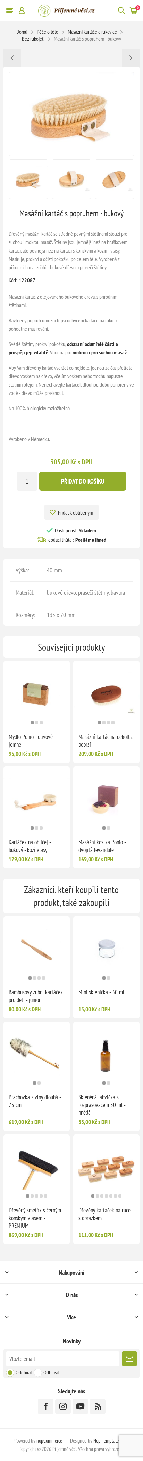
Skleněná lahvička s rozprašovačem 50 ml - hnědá (101, 1104)
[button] (32, 722)
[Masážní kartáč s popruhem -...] (131, 58)
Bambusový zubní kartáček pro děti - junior (36, 996)
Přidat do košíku (82, 481)
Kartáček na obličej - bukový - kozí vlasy (30, 846)
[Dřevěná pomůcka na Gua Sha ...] (12, 58)
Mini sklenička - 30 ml (101, 992)
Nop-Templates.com (111, 1440)
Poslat (129, 1358)
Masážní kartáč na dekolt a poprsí (106, 740)
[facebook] (45, 1406)
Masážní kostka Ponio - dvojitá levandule (102, 846)
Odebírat (24, 1372)
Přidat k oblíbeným (75, 512)
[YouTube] (80, 1406)
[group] (36, 694)
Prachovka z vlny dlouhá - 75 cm (35, 1101)
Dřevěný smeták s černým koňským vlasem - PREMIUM (35, 1217)
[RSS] (98, 1406)
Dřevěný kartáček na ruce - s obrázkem (105, 1214)
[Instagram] (63, 1406)
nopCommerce (49, 1440)
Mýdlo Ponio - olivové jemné (31, 740)
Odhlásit (51, 1372)
